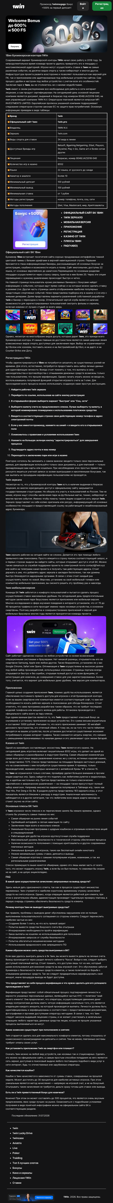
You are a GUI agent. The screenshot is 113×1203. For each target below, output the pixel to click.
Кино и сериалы (22, 1172)
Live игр (100, 292)
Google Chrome (14, 666)
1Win (66, 1196)
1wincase (18, 1138)
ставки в (80, 67)
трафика (26, 606)
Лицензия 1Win (22, 1177)
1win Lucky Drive (23, 1133)
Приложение (73, 226)
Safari (26, 666)
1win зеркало (73, 217)
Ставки (17, 1182)
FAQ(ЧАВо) (71, 245)
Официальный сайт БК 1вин (83, 212)
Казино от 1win (74, 236)
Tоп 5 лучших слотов (25, 1162)
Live (15, 1148)
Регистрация (73, 231)
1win (15, 1128)
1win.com (62, 133)
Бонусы (17, 1167)
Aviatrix (17, 1143)
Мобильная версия (77, 222)
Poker (16, 1153)
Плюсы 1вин (72, 241)
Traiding (17, 1158)
